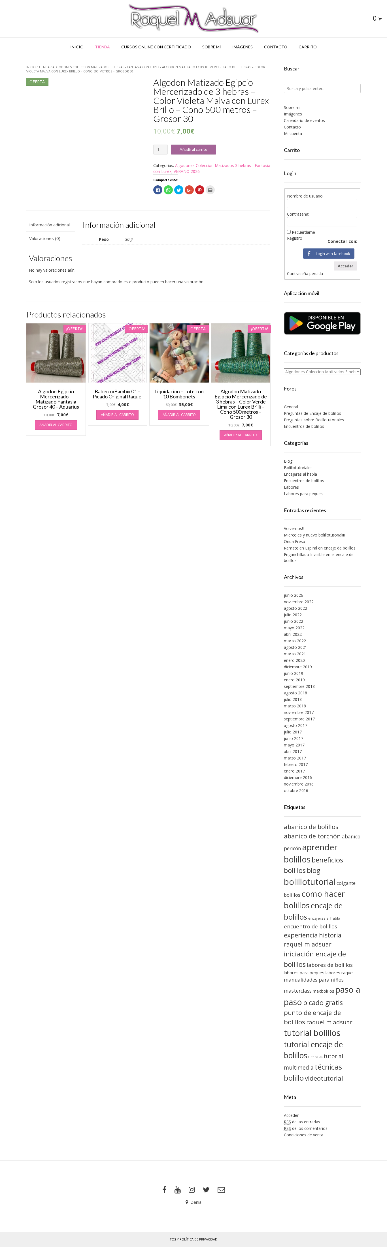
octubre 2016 (296, 790)
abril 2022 (293, 634)
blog (313, 870)
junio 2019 (293, 673)
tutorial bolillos (312, 1032)
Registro (294, 238)
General (291, 406)
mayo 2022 (294, 627)
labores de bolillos (330, 964)
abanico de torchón (312, 836)
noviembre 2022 (299, 601)
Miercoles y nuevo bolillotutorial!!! (314, 535)
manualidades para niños (314, 979)
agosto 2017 (295, 725)
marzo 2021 (295, 653)
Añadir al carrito (193, 149)
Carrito (308, 46)
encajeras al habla (324, 918)
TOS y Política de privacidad (193, 1239)
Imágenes (242, 46)
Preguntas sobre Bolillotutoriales (314, 419)
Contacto (275, 46)
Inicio (77, 46)
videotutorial (324, 1078)
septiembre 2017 (299, 719)
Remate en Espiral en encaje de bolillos (320, 548)
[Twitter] (206, 1190)
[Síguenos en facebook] (164, 1190)
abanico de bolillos (311, 827)
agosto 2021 (295, 647)
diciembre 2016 (298, 777)
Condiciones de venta (303, 1134)
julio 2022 (293, 614)
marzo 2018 (295, 706)
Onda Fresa (294, 541)
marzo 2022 (295, 640)
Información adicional (49, 224)
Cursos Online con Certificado (156, 46)
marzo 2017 (295, 758)
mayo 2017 (294, 745)
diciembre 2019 (298, 666)
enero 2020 (294, 660)
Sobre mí (211, 46)
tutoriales (315, 1057)
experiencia (301, 935)
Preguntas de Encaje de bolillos (312, 413)
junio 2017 (293, 738)
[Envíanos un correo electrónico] (221, 1190)
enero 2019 (294, 679)
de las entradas (302, 1121)
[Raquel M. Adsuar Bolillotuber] (193, 19)
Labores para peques (303, 493)
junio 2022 (293, 621)
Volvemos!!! (294, 528)
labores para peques (304, 972)
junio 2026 (293, 595)
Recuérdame (303, 232)
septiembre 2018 (299, 686)
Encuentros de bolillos (304, 426)
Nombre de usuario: (305, 196)
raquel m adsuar (329, 1022)
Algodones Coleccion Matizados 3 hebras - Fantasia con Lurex (105, 67)
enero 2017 (294, 771)
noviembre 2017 (299, 712)
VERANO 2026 (187, 171)
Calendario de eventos (304, 120)
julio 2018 (293, 699)
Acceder (345, 265)
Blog (288, 461)
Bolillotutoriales (298, 467)
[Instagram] (192, 1190)
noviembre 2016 (299, 784)
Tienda (102, 46)
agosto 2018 (295, 693)
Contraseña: (298, 214)
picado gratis (323, 1002)
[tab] (50, 225)
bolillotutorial (309, 881)
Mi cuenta (293, 133)
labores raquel (340, 972)
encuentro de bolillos (310, 926)
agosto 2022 (295, 608)
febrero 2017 (296, 764)
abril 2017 (293, 751)
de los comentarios (306, 1128)
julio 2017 (293, 732)
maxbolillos (323, 991)
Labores (291, 487)
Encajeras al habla (300, 474)
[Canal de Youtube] (178, 1190)
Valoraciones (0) (44, 238)
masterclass (298, 990)
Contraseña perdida (305, 273)
